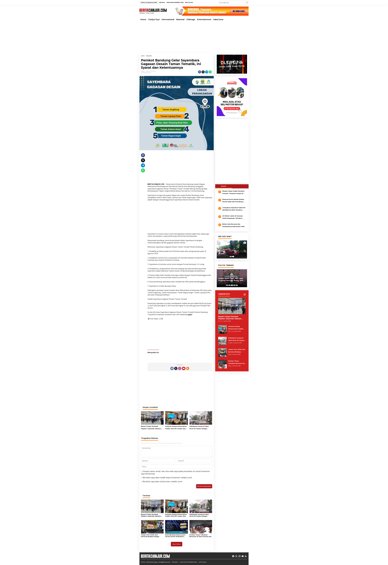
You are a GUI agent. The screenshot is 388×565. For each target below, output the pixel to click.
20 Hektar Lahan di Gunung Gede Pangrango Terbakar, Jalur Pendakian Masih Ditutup (233, 217)
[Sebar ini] (199, 71)
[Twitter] (175, 368)
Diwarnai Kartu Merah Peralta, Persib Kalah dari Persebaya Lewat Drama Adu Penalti (233, 201)
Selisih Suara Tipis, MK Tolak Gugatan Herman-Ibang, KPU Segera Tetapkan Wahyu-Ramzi (230, 279)
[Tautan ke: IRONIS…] (232, 249)
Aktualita (143, 72)
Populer (223, 186)
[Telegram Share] (206, 71)
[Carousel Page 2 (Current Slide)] (233, 256)
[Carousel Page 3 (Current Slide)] (232, 285)
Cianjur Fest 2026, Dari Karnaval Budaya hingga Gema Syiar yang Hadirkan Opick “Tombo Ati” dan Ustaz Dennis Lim (152, 535)
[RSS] (187, 368)
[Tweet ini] (203, 71)
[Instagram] (179, 368)
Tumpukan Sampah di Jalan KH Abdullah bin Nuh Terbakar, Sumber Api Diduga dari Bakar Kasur (233, 209)
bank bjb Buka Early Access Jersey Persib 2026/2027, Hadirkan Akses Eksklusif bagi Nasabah (176, 535)
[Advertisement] (194, 37)
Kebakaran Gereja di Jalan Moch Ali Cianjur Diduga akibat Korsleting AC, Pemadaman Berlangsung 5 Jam (199, 427)
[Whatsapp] (210, 71)
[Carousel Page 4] (234, 285)
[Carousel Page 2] (229, 285)
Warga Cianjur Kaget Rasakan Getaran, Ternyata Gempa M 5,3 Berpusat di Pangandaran (233, 192)
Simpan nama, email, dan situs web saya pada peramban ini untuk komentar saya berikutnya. (175, 472)
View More (176, 544)
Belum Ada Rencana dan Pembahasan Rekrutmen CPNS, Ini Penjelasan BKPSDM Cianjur (233, 225)
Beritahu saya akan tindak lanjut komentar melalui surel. (167, 477)
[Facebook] (172, 368)
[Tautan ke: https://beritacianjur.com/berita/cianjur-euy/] (244, 294)
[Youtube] (183, 368)
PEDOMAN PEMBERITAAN (188, 562)
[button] (247, 2)
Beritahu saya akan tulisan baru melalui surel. (163, 481)
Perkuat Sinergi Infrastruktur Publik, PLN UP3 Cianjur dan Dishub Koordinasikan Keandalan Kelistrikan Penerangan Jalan (176, 427)
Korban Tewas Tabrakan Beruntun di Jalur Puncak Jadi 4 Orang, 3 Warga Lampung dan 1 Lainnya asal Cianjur (200, 535)
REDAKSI (175, 562)
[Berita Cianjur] (153, 11)
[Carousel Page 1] (231, 256)
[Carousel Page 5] (237, 285)
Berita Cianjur (153, 562)
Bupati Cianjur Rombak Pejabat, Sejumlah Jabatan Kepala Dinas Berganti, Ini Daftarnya (151, 427)
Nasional (148, 72)
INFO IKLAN (202, 562)
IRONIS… (221, 254)
